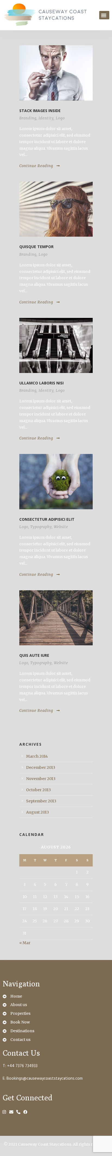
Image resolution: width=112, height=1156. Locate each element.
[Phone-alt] (19, 1112)
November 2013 (40, 778)
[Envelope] (12, 1112)
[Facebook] (26, 1112)
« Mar (24, 942)
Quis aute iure (34, 655)
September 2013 (41, 801)
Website (61, 527)
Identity (46, 118)
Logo (60, 118)
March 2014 (37, 756)
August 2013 (37, 812)
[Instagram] (5, 1112)
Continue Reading (36, 166)
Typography (41, 527)
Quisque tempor (36, 246)
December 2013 (40, 767)
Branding (27, 118)
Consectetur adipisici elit (46, 519)
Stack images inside (40, 110)
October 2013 (38, 789)
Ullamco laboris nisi (41, 383)
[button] (104, 15)
